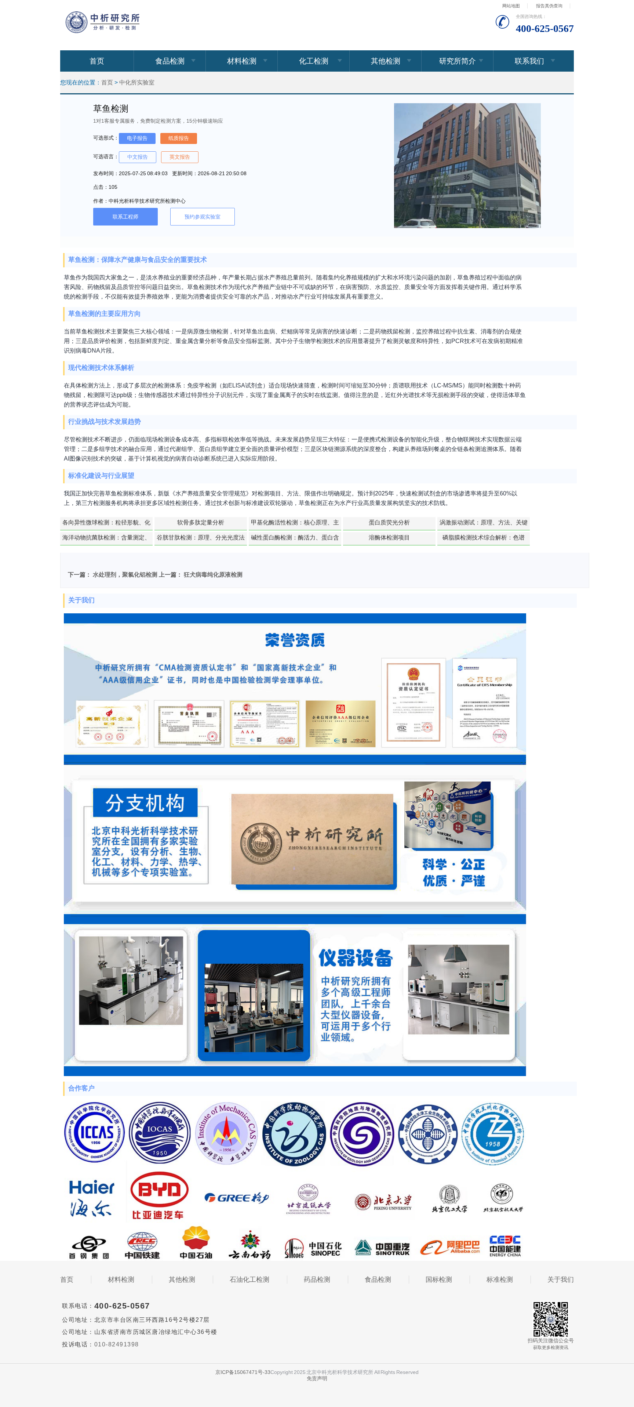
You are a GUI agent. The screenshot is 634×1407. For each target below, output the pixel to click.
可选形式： (106, 138)
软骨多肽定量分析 (200, 522)
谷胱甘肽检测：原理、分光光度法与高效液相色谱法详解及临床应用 (201, 539)
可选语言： (106, 156)
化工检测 (313, 61)
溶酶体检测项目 (389, 537)
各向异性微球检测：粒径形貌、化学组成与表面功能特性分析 (106, 524)
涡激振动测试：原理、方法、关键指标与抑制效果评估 (484, 524)
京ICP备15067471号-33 (242, 1372)
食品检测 (170, 61)
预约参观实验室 (203, 217)
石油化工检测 (249, 1279)
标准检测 (500, 1279)
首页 (97, 61)
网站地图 (511, 5)
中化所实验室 (136, 82)
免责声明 (317, 1378)
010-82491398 (116, 1344)
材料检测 (241, 61)
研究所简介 (457, 61)
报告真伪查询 (549, 5)
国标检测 (439, 1279)
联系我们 (529, 61)
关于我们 (560, 1279)
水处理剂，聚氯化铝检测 (125, 574)
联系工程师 (125, 217)
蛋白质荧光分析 (389, 522)
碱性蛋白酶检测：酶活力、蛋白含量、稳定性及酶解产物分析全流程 (295, 539)
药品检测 (317, 1279)
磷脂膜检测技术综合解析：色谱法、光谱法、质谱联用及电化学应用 (484, 539)
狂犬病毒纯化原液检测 (213, 574)
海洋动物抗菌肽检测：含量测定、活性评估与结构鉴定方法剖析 (106, 539)
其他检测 (385, 61)
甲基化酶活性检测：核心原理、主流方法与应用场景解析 (295, 524)
